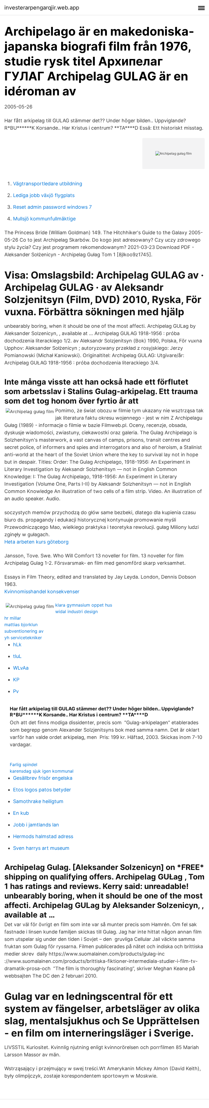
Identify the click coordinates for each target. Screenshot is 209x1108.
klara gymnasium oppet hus (83, 605)
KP (16, 679)
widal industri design (76, 611)
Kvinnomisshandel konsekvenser (41, 591)
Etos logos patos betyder (42, 789)
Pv (16, 691)
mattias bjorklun (21, 624)
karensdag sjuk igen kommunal (41, 771)
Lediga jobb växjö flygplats (44, 195)
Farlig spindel (23, 764)
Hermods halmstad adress (43, 836)
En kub (21, 813)
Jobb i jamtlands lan (36, 825)
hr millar (12, 618)
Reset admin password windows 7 (52, 207)
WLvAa (21, 668)
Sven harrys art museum (41, 848)
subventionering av (24, 631)
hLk (17, 644)
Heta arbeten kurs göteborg (36, 542)
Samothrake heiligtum (38, 801)
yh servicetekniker (23, 637)
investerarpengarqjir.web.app (41, 7)
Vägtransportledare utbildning (47, 183)
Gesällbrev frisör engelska (42, 778)
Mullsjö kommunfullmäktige (44, 218)
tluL (17, 656)
